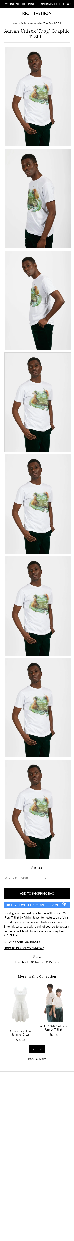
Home (14, 23)
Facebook (22, 962)
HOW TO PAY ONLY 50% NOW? (24, 948)
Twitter (38, 962)
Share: (37, 956)
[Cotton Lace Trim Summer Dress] (20, 1004)
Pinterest (54, 962)
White (23, 23)
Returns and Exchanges (22, 941)
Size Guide (11, 935)
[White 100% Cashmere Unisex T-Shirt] (53, 1002)
